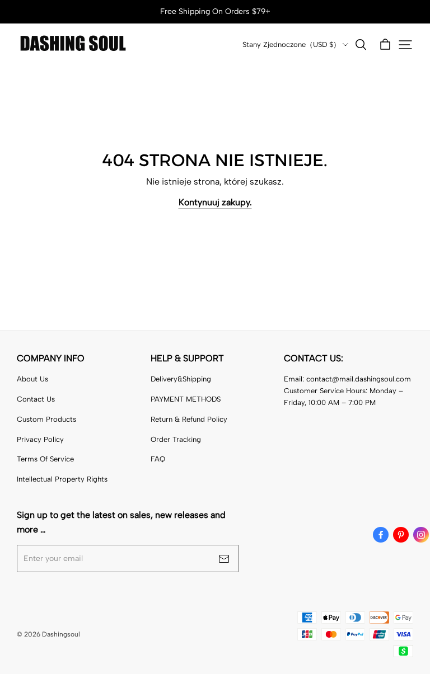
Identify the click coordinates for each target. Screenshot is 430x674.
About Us (32, 379)
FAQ (158, 459)
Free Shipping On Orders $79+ (215, 11)
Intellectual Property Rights (62, 479)
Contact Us (36, 399)
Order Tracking (176, 439)
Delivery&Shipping (181, 379)
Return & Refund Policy (189, 419)
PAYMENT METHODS (186, 399)
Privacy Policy (40, 439)
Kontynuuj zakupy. (215, 202)
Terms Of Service (45, 459)
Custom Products (46, 419)
